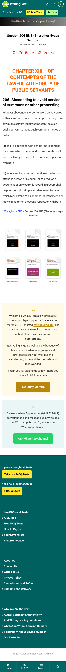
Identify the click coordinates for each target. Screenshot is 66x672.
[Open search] (58, 666)
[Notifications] (54, 4)
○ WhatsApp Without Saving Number (24, 626)
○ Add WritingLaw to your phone (21, 620)
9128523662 (12, 490)
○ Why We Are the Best (15, 609)
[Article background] (39, 52)
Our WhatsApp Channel (33, 438)
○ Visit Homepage (13, 540)
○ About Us (8, 560)
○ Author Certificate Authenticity (22, 614)
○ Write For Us (10, 571)
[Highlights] (33, 52)
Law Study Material (33, 387)
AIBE (19, 12)
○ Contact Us (9, 566)
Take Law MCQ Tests (17, 474)
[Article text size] (46, 52)
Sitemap (49, 653)
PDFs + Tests (35, 12)
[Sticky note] (26, 52)
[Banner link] (33, 21)
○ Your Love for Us (13, 534)
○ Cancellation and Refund (18, 583)
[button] (47, 4)
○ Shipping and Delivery (16, 589)
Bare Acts (8, 12)
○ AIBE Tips (9, 517)
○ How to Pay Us (12, 529)
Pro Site (52, 12)
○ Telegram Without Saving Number (24, 631)
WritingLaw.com (43, 324)
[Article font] (52, 52)
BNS (44, 45)
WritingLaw (9, 211)
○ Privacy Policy (12, 577)
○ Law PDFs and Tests (15, 512)
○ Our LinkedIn (11, 637)
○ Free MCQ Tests (12, 523)
